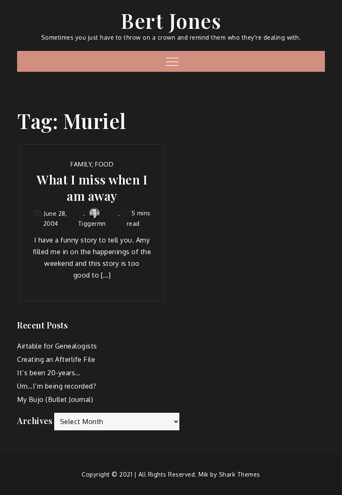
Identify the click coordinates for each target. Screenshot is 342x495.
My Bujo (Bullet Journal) (55, 399)
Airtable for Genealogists (57, 346)
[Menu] (171, 61)
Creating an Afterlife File (56, 359)
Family (81, 164)
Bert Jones (171, 20)
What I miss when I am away (92, 188)
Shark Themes (239, 474)
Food (104, 164)
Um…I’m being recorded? (56, 386)
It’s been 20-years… (48, 373)
